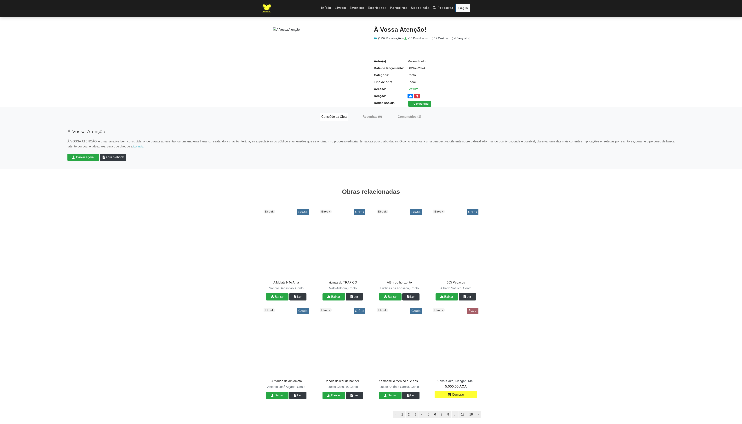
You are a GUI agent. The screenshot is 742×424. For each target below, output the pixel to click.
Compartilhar (421, 103)
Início (326, 7)
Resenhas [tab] (372, 116)
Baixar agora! (84, 157)
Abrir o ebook (114, 157)
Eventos (357, 7)
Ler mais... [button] (139, 146)
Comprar (457, 394)
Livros (340, 7)
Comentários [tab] (409, 116)
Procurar (445, 7)
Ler (299, 296)
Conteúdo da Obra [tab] (334, 116)
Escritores (377, 7)
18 (471, 414)
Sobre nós (420, 7)
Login (463, 8)
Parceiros (399, 7)
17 (463, 414)
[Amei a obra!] (410, 96)
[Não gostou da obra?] (417, 96)
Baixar (279, 296)
